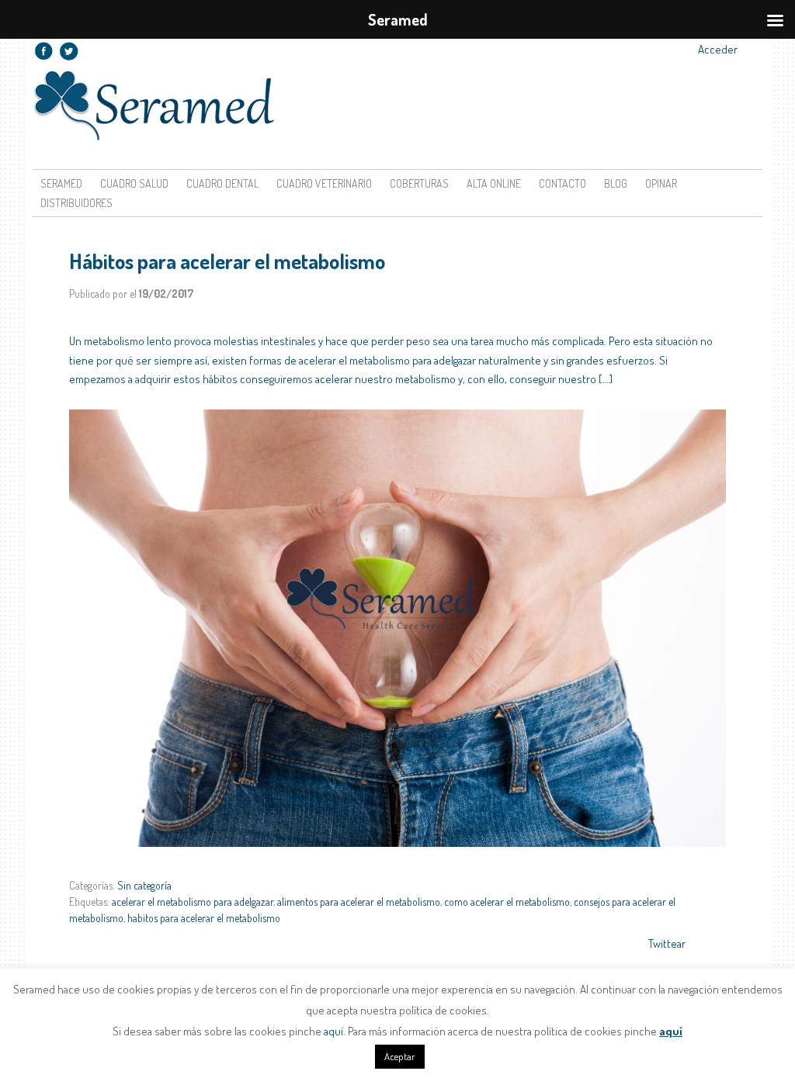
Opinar (661, 183)
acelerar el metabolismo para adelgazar (192, 901)
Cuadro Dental (222, 183)
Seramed (61, 183)
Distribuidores (76, 202)
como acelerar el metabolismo (507, 901)
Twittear (667, 943)
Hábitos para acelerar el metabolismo (227, 260)
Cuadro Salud (134, 183)
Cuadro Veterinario (324, 183)
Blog (615, 183)
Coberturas (419, 183)
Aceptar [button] (399, 1056)
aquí (333, 1031)
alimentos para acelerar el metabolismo (358, 901)
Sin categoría (144, 885)
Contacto (562, 183)
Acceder (718, 49)
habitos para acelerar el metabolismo (203, 917)
